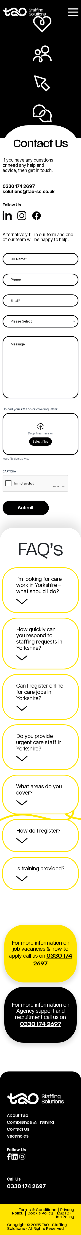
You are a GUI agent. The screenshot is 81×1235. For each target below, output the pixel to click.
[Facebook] (39, 218)
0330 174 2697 (19, 186)
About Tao (17, 1115)
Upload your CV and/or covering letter (30, 409)
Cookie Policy (40, 1213)
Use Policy (64, 1217)
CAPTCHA (9, 471)
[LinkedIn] (10, 218)
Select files (40, 441)
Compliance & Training (30, 1122)
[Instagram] (24, 218)
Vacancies (18, 1136)
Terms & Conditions (37, 1210)
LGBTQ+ (64, 1213)
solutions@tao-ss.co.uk (29, 191)
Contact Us (18, 1129)
